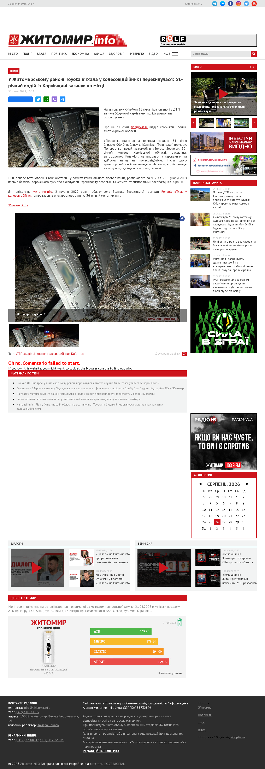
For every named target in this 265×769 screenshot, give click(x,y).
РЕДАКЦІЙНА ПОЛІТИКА (101, 751)
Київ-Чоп (77, 353)
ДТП (19, 353)
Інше (166, 54)
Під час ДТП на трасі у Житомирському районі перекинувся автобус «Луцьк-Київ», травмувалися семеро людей (88, 383)
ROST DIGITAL (114, 764)
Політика (59, 54)
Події (27, 54)
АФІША (99, 54)
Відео (197, 67)
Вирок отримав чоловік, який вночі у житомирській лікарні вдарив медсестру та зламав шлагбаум (79, 399)
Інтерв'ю (136, 54)
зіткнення (39, 353)
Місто (13, 54)
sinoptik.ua (238, 737)
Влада (41, 54)
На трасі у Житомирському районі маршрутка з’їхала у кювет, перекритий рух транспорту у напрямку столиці (86, 394)
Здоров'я (116, 54)
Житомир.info (42, 191)
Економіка (80, 54)
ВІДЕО (153, 54)
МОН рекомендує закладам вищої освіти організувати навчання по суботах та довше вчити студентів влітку (232, 285)
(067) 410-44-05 (27, 712)
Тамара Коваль (48, 725)
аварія (27, 353)
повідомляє (139, 127)
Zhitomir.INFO (30, 764)
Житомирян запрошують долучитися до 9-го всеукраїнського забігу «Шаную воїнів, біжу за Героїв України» (233, 264)
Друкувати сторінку (167, 353)
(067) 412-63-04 (52, 740)
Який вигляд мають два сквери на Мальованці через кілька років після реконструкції (234, 245)
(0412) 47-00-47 (27, 740)
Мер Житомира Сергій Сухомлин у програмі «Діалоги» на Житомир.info (113, 579)
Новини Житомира (207, 183)
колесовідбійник (58, 353)
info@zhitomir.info (37, 707)
